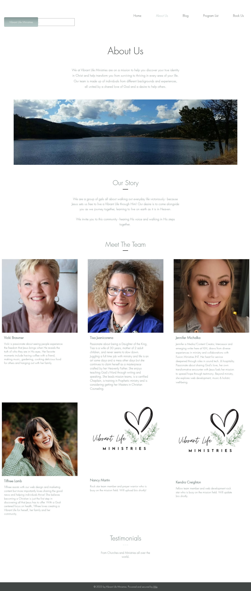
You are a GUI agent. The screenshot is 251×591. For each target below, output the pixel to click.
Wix (155, 586)
